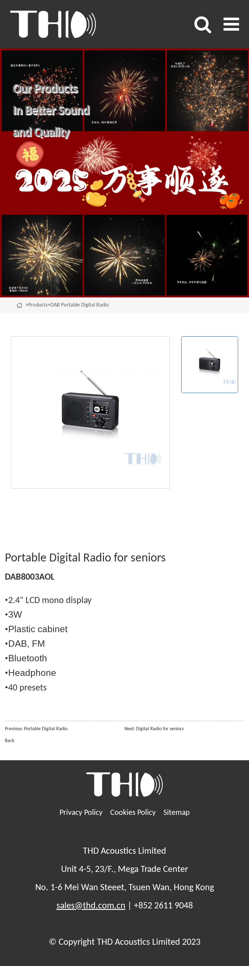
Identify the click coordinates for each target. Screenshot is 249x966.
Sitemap (176, 813)
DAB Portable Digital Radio (79, 305)
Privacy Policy (81, 813)
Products (38, 305)
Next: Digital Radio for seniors (154, 729)
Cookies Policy (133, 813)
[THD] (67, 24)
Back (9, 740)
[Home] (21, 305)
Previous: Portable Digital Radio (36, 729)
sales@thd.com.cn (90, 906)
